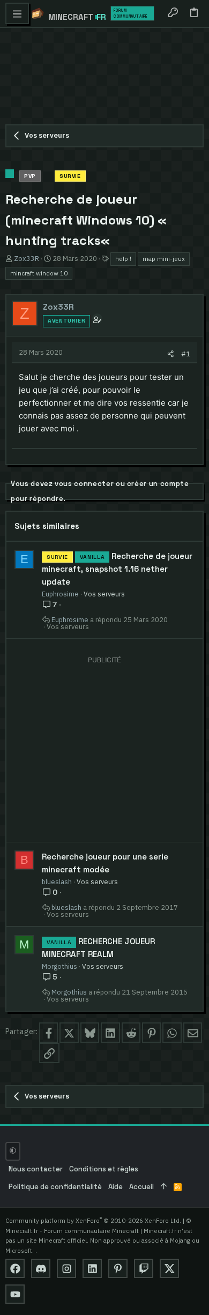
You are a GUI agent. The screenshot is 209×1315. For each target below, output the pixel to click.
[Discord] (40, 1268)
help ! (123, 259)
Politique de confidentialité (55, 1186)
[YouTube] (15, 1294)
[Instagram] (66, 1268)
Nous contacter (36, 1169)
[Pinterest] (118, 1268)
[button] (17, 13)
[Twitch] (143, 1268)
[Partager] (170, 354)
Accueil (141, 1186)
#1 (185, 353)
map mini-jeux (164, 259)
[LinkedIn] (92, 1268)
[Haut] (163, 1187)
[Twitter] (169, 1268)
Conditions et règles (103, 1169)
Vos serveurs (104, 593)
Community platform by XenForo (93, 1220)
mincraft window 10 (39, 273)
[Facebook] (15, 1268)
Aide (115, 1186)
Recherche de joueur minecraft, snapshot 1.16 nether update (117, 569)
